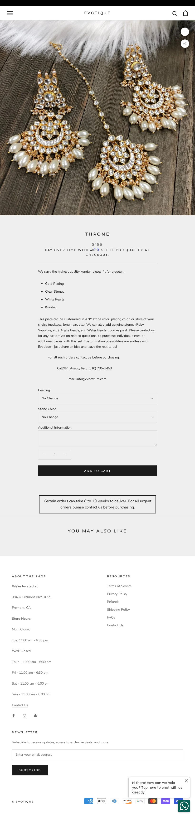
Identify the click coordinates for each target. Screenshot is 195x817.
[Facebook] (13, 715)
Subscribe (30, 770)
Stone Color (47, 409)
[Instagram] (24, 715)
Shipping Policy (118, 609)
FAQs (111, 617)
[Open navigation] (10, 13)
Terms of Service (119, 586)
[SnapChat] (35, 715)
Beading (44, 390)
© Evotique (23, 801)
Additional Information (55, 427)
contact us (93, 507)
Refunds (113, 601)
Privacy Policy (117, 594)
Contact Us (20, 705)
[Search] (174, 13)
